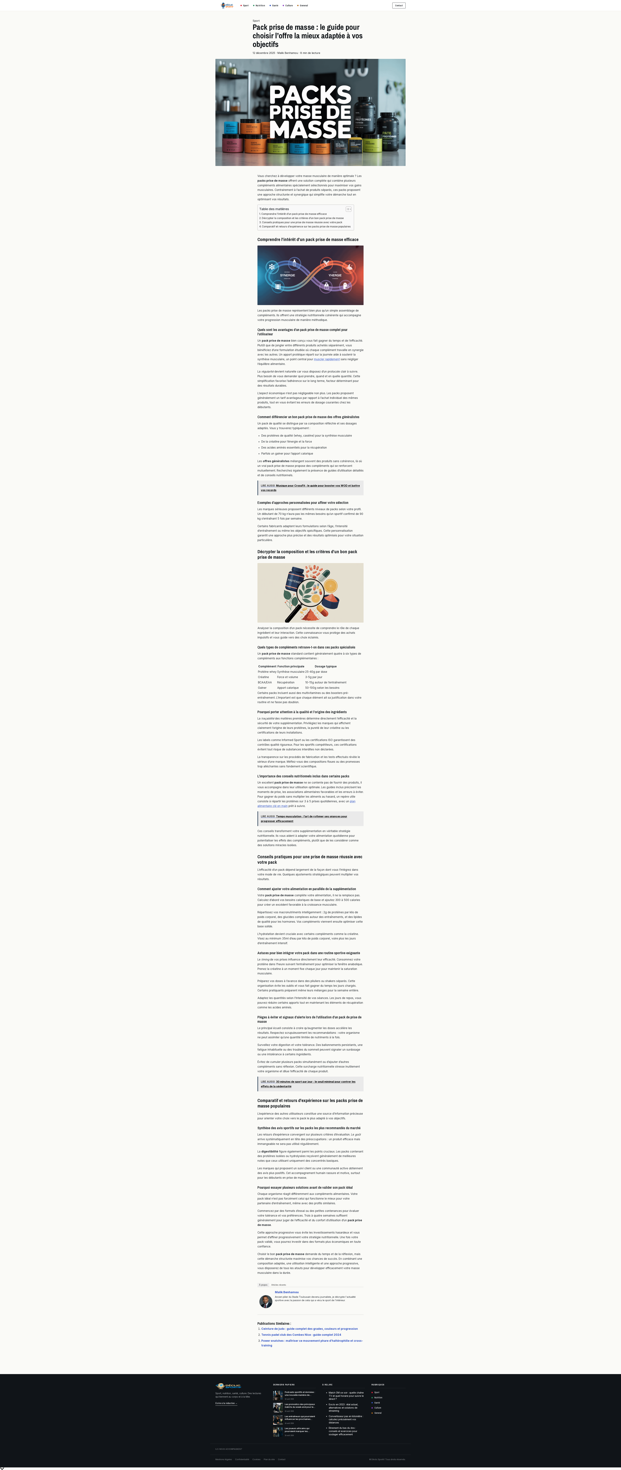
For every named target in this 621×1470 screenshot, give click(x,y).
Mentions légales (223, 1459)
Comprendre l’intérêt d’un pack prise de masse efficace (294, 213)
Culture (289, 5)
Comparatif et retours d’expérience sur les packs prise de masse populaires (306, 226)
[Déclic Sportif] (227, 5)
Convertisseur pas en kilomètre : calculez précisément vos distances (346, 1419)
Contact (399, 5)
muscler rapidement (327, 359)
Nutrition (260, 5)
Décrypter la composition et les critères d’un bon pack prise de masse (303, 218)
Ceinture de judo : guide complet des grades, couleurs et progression (309, 1328)
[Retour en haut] (310, 1468)
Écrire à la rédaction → (226, 1403)
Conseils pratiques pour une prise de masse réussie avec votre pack (302, 222)
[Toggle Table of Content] (347, 209)
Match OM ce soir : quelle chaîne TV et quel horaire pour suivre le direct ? (346, 1395)
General (304, 5)
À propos (263, 1285)
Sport (246, 5)
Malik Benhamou (287, 1292)
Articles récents (278, 1285)
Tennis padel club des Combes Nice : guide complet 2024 (301, 1334)
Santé (275, 5)
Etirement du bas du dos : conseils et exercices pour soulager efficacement (343, 1431)
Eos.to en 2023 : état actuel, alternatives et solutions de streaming (343, 1407)
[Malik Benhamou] (265, 1301)
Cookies (256, 1459)
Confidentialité (242, 1459)
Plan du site (269, 1459)
